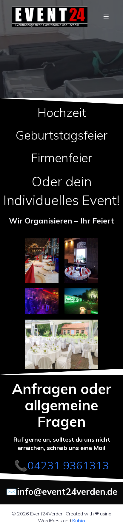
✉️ (11, 491)
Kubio (78, 520)
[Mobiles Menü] (106, 16)
